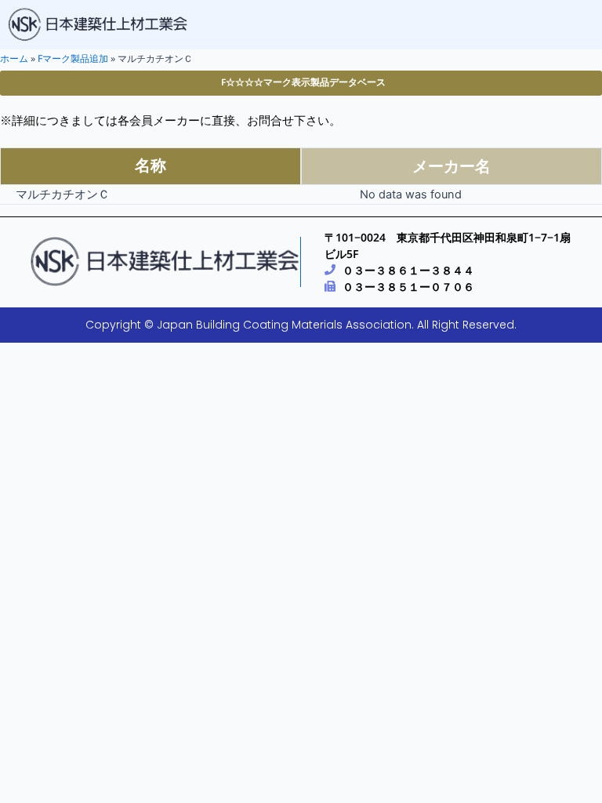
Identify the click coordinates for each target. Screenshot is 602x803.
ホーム (14, 58)
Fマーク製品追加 (73, 58)
